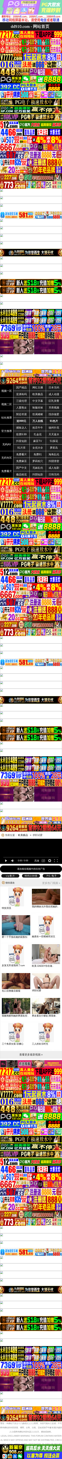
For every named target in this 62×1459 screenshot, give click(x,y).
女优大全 (37, 447)
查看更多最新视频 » (31, 1054)
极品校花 (21, 474)
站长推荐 (6, 417)
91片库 (21, 447)
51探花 (54, 441)
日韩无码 (54, 474)
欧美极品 (37, 394)
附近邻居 (21, 414)
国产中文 (21, 467)
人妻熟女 (21, 407)
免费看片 (21, 454)
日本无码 (54, 387)
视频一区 (6, 390)
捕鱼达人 (21, 427)
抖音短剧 (21, 441)
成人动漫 (54, 394)
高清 (36, 860)
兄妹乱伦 (37, 467)
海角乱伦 (54, 454)
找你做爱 (54, 414)
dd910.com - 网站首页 (30, 26)
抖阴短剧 (37, 474)
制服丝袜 (37, 407)
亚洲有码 (21, 394)
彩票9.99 (21, 434)
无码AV (6, 444)
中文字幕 (37, 400)
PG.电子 (52, 875)
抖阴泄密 (54, 461)
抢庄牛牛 (37, 427)
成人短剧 (54, 467)
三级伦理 (21, 400)
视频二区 (6, 404)
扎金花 (38, 434)
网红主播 (37, 387)
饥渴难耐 (37, 414)
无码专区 (6, 457)
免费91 (38, 454)
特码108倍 (31, 875)
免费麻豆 (21, 461)
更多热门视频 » (51, 883)
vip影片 (10, 875)
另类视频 (54, 407)
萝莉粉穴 (37, 461)
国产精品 (21, 387)
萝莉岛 (54, 447)
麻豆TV (37, 441)
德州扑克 (54, 427)
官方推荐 (6, 431)
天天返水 (54, 434)
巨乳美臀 (54, 400)
